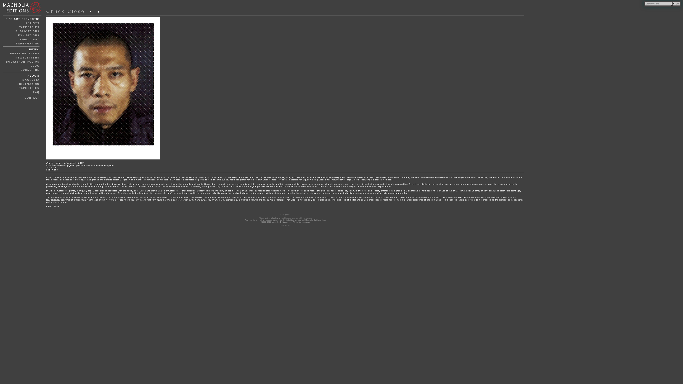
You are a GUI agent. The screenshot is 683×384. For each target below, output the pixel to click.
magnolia (30, 80)
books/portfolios (22, 61)
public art (30, 39)
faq (36, 92)
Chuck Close (65, 11)
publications (27, 31)
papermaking (27, 43)
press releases (25, 53)
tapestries (29, 27)
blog (35, 66)
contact (32, 98)
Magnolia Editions (279, 222)
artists (32, 23)
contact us (285, 225)
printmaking (28, 84)
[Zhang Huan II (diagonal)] (103, 159)
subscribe (30, 70)
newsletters (27, 57)
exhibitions (28, 35)
